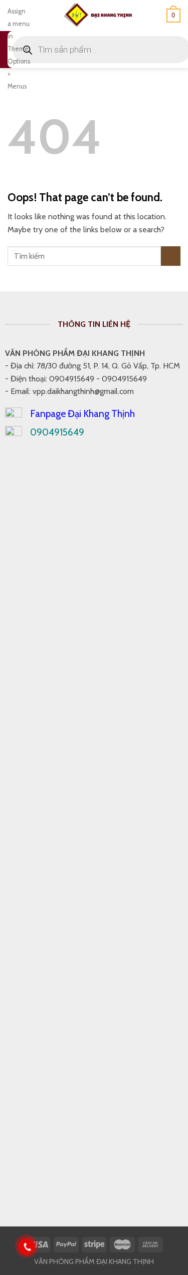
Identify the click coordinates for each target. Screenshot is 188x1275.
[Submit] (170, 256)
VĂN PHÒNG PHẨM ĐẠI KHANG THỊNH (94, 1261)
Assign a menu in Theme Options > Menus (19, 49)
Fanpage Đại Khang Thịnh (82, 413)
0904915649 (57, 432)
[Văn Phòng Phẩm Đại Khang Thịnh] (98, 15)
